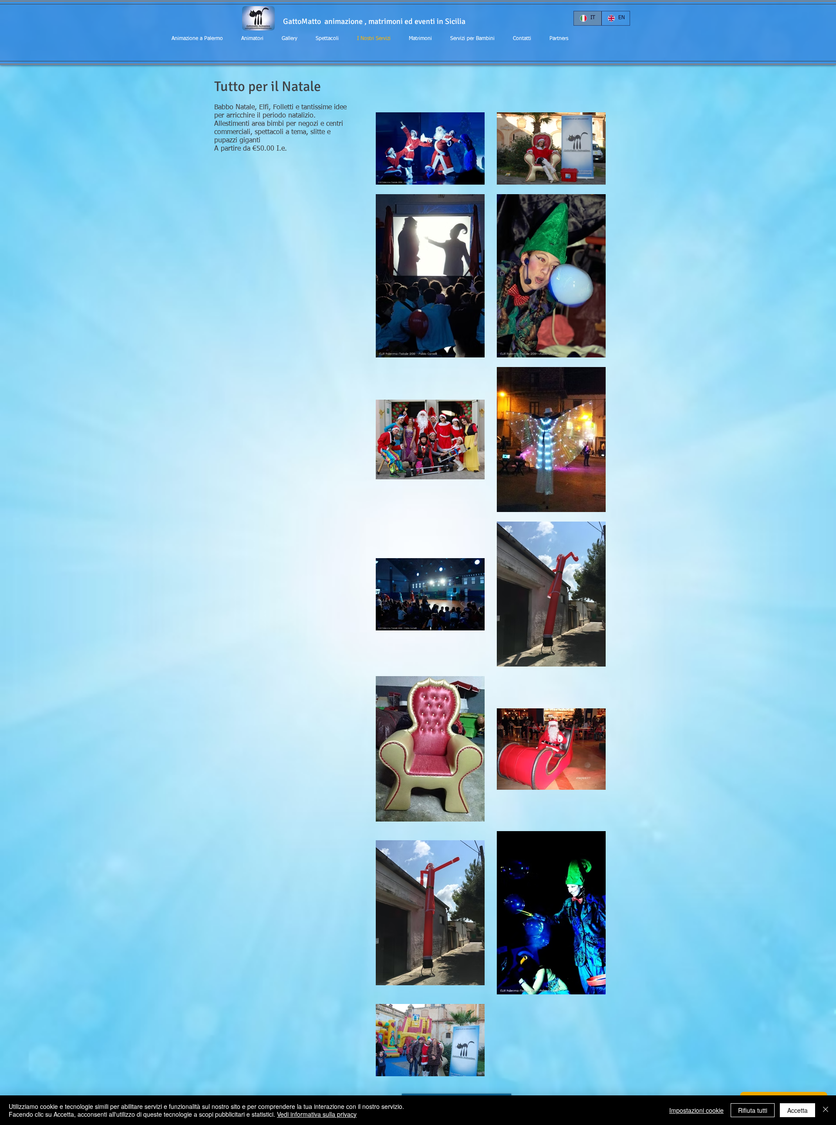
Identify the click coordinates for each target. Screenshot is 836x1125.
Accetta (797, 1110)
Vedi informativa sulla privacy (317, 1114)
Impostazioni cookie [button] (696, 1110)
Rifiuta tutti (752, 1110)
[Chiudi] (825, 1110)
